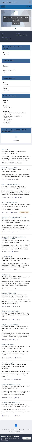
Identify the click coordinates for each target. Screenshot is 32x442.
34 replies (19, 357)
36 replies (17, 306)
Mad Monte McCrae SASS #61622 (11, 151)
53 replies (19, 162)
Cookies (28, 429)
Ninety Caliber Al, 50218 (8, 188)
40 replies (19, 197)
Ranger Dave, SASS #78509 (10, 406)
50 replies (16, 179)
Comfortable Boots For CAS (11, 384)
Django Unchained (8, 344)
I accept (27, 438)
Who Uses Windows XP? (10, 202)
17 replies (15, 288)
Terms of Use (4, 439)
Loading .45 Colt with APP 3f (11, 402)
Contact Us (21, 429)
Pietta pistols (6, 275)
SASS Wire (14, 153)
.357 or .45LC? (6, 150)
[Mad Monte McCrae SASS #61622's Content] (16, 28)
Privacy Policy (12, 429)
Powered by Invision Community (16, 432)
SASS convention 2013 (9, 293)
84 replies (17, 319)
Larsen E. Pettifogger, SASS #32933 (12, 366)
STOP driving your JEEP (10, 168)
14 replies (18, 379)
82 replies (16, 232)
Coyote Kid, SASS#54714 (9, 297)
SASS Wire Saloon (22, 206)
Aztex (3, 153)
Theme (4, 429)
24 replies (14, 212)
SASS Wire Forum (9, 2)
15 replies (18, 415)
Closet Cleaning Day (8, 363)
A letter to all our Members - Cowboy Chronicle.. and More (14, 218)
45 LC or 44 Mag (7, 257)
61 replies (18, 397)
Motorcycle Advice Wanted (10, 184)
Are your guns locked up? (10, 311)
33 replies (17, 269)
